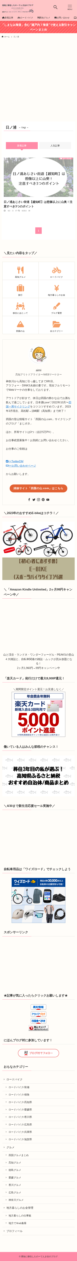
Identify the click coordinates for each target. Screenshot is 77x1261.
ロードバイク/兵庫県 (20, 1131)
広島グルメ (15, 1192)
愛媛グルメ (15, 1177)
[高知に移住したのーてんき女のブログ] (18, 7)
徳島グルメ (15, 1170)
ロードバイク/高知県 (20, 1102)
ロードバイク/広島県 (20, 1124)
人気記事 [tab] (55, 145)
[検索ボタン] (55, 7)
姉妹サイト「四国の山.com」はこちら (38, 488)
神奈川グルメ (16, 1199)
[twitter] (34, 499)
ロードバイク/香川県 (20, 1117)
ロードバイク (14, 1079)
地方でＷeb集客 (18, 1223)
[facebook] (29, 499)
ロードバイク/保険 (19, 1094)
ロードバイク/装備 (19, 1087)
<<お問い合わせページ (22, 465)
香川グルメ (15, 1184)
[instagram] (38, 499)
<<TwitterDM (15, 461)
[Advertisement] (38, 81)
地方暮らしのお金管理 (19, 1207)
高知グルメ (15, 1162)
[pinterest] (43, 499)
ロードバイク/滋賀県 (20, 1139)
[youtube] (48, 499)
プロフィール (14, 1231)
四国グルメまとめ (19, 1155)
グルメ (10, 1147)
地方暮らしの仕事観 (20, 1215)
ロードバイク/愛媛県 (20, 1109)
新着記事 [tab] (22, 145)
